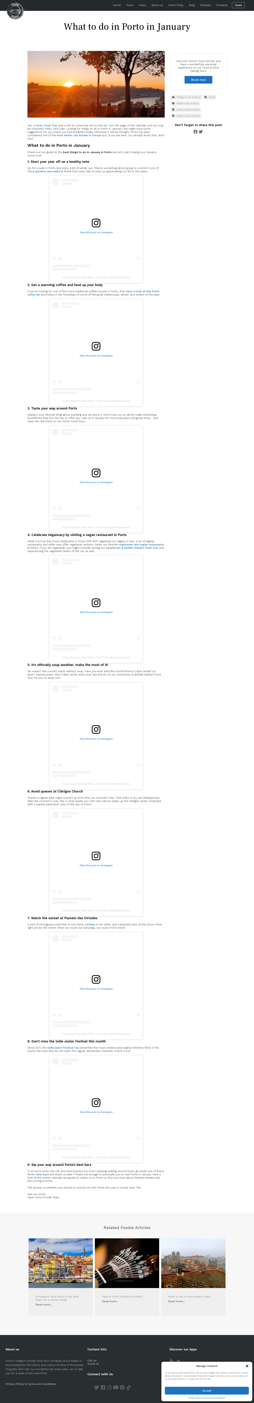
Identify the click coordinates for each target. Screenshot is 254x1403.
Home (117, 5)
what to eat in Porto (188, 109)
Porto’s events (144, 1177)
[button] (247, 1366)
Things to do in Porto (189, 97)
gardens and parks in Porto (53, 171)
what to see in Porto (188, 115)
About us (157, 5)
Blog (192, 5)
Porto (212, 97)
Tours (129, 5)
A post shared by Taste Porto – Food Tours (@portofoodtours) (96, 277)
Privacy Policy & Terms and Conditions (207, 1397)
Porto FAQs (175, 5)
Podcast (205, 5)
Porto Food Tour (46, 125)
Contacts (222, 5)
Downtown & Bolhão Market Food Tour (132, 547)
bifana (91, 924)
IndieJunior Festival (60, 1047)
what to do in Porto (188, 103)
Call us (91, 1360)
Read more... (43, 1304)
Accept (206, 1390)
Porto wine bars (38, 1174)
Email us (93, 1363)
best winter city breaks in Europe (79, 135)
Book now (198, 79)
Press (142, 5)
